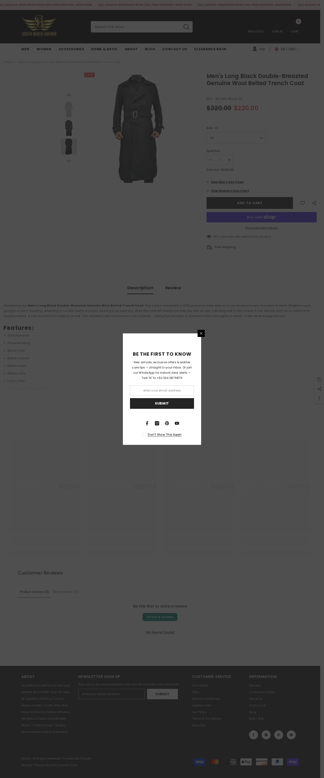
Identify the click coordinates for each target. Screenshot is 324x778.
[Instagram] (157, 423)
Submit (162, 403)
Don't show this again (164, 435)
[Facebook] (147, 423)
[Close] (201, 333)
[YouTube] (177, 423)
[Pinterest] (167, 423)
